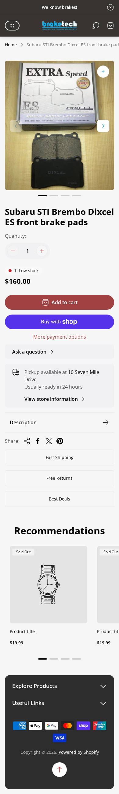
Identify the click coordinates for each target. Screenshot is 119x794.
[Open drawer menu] (12, 25)
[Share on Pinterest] (59, 441)
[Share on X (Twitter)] (48, 441)
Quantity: (15, 236)
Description (23, 422)
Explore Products (34, 685)
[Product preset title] (48, 584)
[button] (42, 195)
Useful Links (28, 703)
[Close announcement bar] (110, 7)
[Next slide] (103, 126)
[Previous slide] (16, 126)
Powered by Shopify (79, 752)
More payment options (59, 337)
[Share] (27, 441)
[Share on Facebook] (37, 441)
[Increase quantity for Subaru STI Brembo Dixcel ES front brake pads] (42, 251)
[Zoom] (103, 72)
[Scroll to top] (59, 769)
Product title (22, 631)
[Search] (96, 25)
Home (11, 45)
